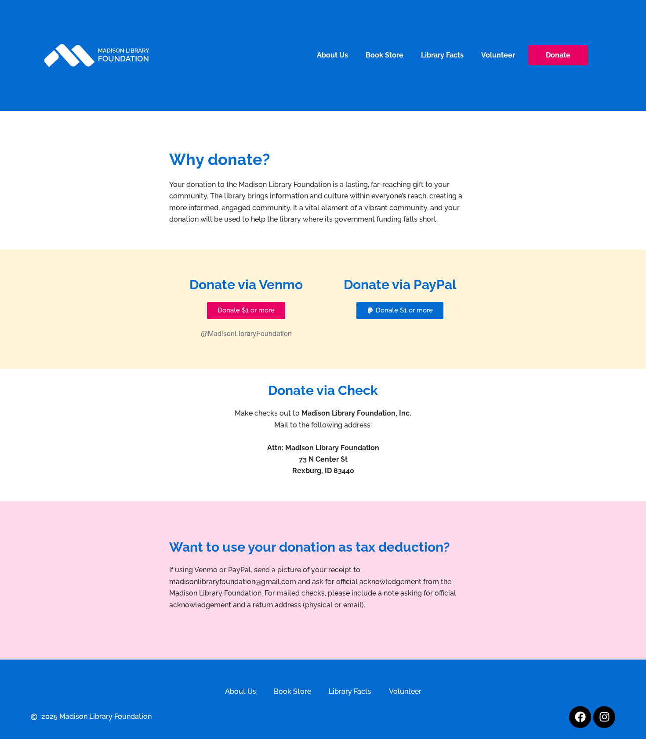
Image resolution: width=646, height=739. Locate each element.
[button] (399, 310)
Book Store (384, 55)
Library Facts (442, 55)
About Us (332, 55)
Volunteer (498, 55)
